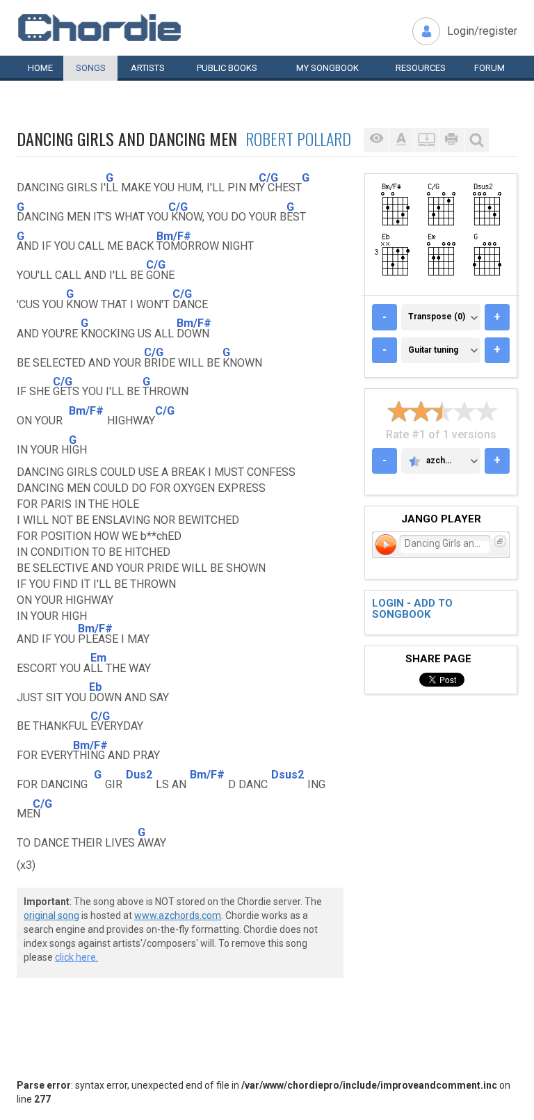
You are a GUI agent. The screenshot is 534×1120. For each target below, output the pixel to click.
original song (51, 915)
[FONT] (401, 140)
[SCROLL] (426, 140)
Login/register (482, 31)
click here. (76, 957)
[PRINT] (451, 140)
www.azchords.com (177, 915)
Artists (148, 68)
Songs (91, 68)
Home (40, 68)
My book (327, 68)
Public (227, 68)
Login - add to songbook (412, 609)
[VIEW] (376, 140)
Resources (421, 68)
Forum (489, 68)
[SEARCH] (476, 140)
